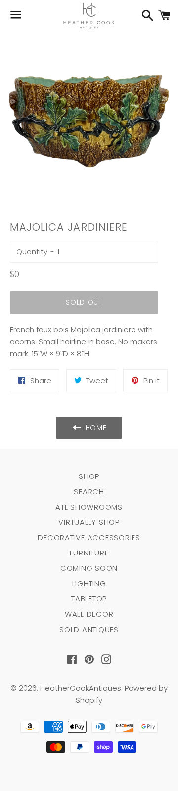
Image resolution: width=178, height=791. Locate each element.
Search (89, 491)
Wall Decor (89, 614)
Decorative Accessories (89, 537)
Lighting (89, 583)
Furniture (89, 553)
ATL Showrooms (89, 507)
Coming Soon (89, 568)
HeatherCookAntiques (80, 688)
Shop (89, 476)
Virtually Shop (89, 522)
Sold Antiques (89, 629)
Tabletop (89, 598)
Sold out (84, 302)
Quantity (31, 251)
